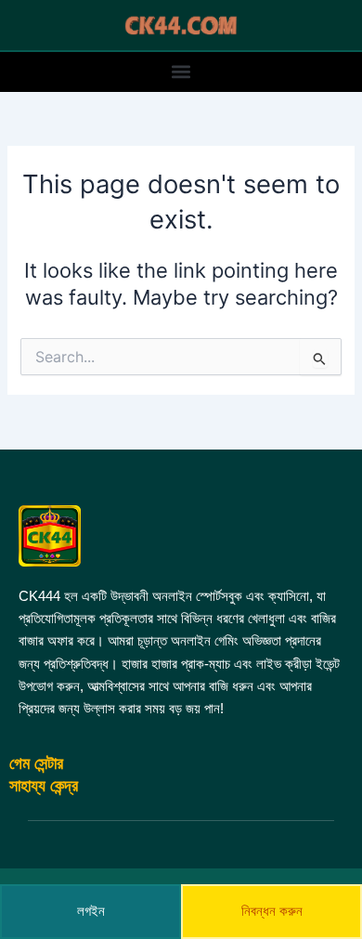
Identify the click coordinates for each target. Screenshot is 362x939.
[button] (181, 72)
